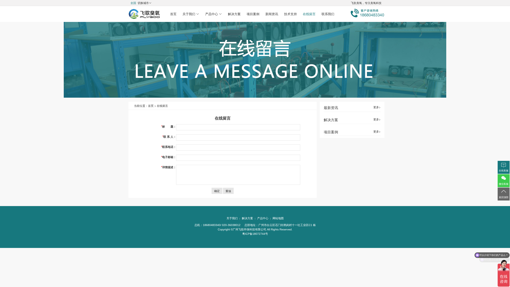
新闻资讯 (271, 14)
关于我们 (190, 14)
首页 (173, 14)
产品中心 (213, 14)
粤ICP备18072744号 (255, 233)
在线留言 (309, 14)
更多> (377, 107)
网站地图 (278, 218)
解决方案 (234, 14)
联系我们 (328, 14)
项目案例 (253, 14)
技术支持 (290, 14)
